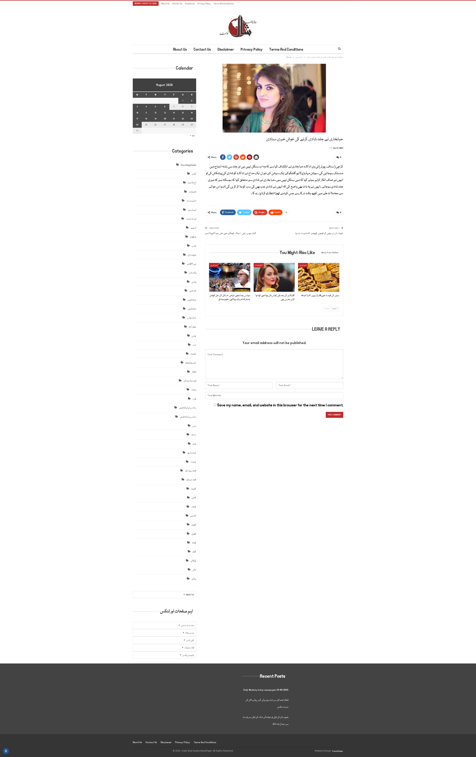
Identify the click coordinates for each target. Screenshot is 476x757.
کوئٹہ (194, 543)
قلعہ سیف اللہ (190, 471)
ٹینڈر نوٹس (191, 318)
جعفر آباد (192, 327)
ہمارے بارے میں (187, 625)
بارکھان (193, 237)
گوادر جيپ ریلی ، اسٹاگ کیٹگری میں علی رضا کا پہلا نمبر (230, 233)
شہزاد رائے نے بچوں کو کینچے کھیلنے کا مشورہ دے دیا (319, 233)
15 (183, 112)
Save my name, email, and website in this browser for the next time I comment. (280, 405)
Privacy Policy (204, 3)
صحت (193, 462)
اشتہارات (192, 192)
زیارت (193, 390)
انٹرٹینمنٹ (259, 265)
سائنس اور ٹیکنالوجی (187, 408)
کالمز (194, 498)
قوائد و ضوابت (189, 647)
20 (165, 118)
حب (194, 345)
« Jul (192, 135)
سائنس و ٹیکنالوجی (188, 417)
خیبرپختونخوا (190, 363)
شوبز (194, 444)
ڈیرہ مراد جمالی (190, 381)
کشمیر (193, 516)
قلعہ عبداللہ (191, 480)
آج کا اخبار (192, 183)
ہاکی (194, 570)
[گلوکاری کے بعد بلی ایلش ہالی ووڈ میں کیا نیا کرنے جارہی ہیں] (274, 277)
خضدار (193, 354)
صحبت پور (191, 453)
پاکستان (192, 273)
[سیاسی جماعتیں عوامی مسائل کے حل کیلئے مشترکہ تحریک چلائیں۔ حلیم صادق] (229, 277)
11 (146, 112)
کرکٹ (193, 507)
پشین (194, 282)
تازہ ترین (192, 291)
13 (165, 112)
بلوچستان (192, 255)
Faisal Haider (337, 751)
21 (174, 118)
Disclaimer (190, 3)
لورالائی (193, 561)
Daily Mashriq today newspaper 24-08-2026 (265, 690)
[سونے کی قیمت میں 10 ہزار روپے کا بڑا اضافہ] (318, 277)
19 (155, 118)
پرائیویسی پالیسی (188, 655)
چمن (194, 336)
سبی (194, 426)
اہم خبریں (213, 265)
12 (155, 112)
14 (174, 112)
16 (192, 112)
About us (165, 3)
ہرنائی (194, 579)
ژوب (194, 399)
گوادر (194, 552)
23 (192, 118)
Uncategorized (188, 165)
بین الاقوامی (191, 264)
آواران (194, 174)
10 (137, 112)
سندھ (193, 435)
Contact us (177, 3)
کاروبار (193, 489)
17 (137, 118)
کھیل (194, 525)
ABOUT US (190, 594)
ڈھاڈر (194, 372)
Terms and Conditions (223, 3)
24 (137, 124)
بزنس (194, 246)
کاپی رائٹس (190, 640)
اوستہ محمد (191, 219)
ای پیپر (193, 228)
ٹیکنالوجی (192, 300)
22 (183, 118)
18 (146, 118)
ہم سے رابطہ (189, 632)
